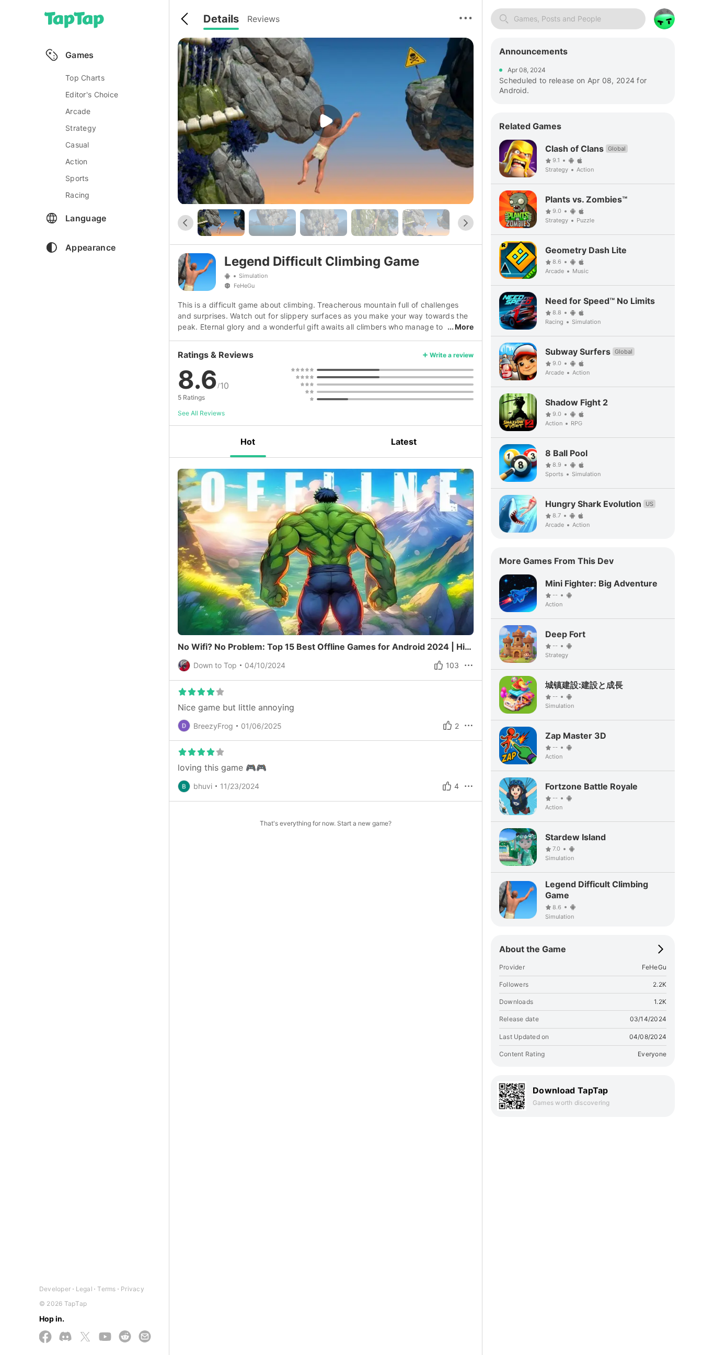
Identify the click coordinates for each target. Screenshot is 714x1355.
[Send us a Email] (145, 1337)
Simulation (253, 275)
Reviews (263, 19)
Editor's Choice (91, 94)
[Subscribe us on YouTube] (105, 1337)
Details (221, 19)
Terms (106, 1289)
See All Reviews (201, 413)
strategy (80, 127)
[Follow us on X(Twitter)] (85, 1337)
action (76, 161)
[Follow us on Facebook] (45, 1337)
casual (77, 144)
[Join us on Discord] (65, 1337)
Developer (55, 1289)
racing (77, 194)
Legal (84, 1289)
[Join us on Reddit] (125, 1337)
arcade (78, 111)
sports (77, 178)
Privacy (132, 1289)
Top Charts (85, 77)
